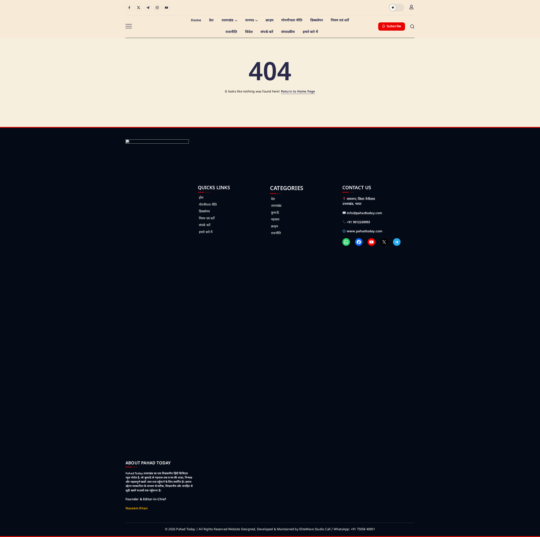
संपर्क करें (204, 225)
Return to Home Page (298, 92)
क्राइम (274, 227)
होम (201, 198)
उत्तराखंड (276, 206)
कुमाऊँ (275, 213)
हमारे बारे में (206, 232)
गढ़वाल (275, 220)
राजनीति (276, 233)
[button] (396, 7)
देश (273, 199)
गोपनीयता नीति (208, 205)
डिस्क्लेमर (204, 212)
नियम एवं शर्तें (207, 219)
